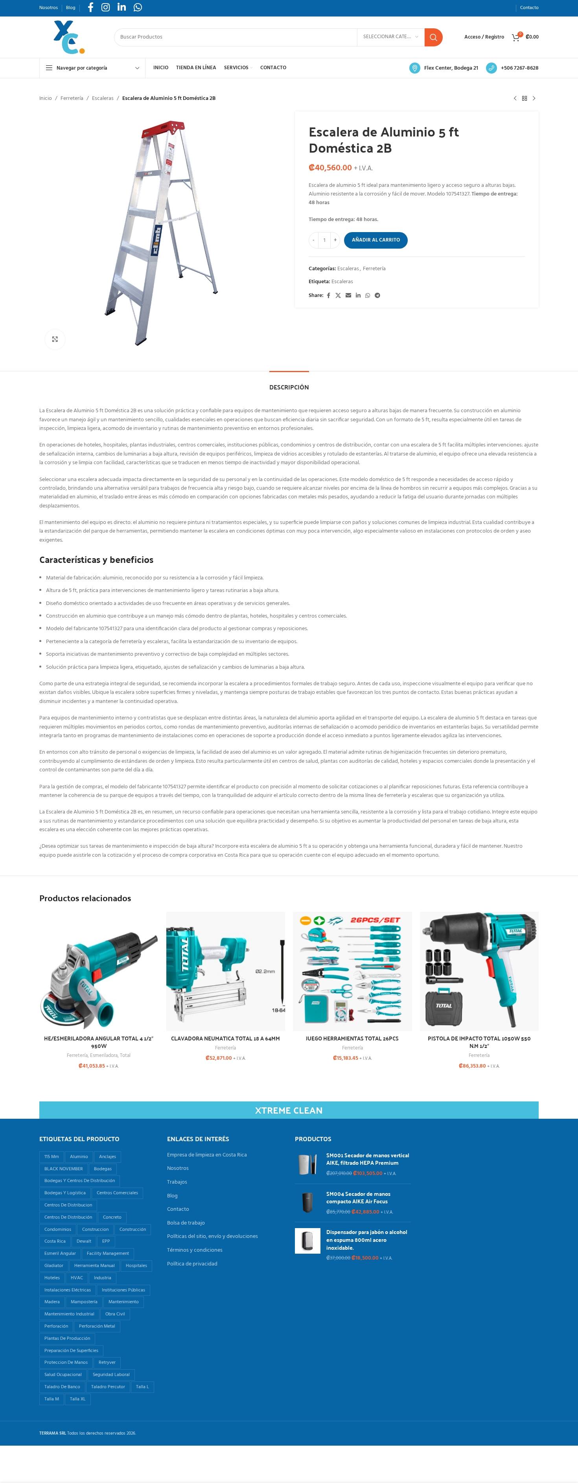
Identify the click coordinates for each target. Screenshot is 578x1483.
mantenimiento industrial (69, 1314)
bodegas (103, 1169)
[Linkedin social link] (358, 296)
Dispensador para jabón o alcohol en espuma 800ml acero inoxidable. (366, 1239)
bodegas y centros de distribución (79, 1181)
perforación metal (97, 1326)
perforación (56, 1326)
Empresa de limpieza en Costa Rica (207, 1155)
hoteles (52, 1278)
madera (52, 1302)
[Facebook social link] (328, 296)
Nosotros (178, 1169)
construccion (95, 1230)
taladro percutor (108, 1387)
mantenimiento (124, 1302)
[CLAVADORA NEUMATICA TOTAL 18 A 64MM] (225, 971)
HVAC (77, 1278)
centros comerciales (117, 1193)
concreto (112, 1217)
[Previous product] (515, 98)
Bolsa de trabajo (186, 1223)
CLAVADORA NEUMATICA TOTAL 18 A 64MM (225, 1038)
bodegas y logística (65, 1193)
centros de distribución (68, 1217)
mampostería (84, 1302)
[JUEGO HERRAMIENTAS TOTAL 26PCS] (352, 971)
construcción (133, 1230)
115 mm (51, 1157)
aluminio (79, 1157)
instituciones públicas (123, 1290)
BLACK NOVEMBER (63, 1169)
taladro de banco (62, 1387)
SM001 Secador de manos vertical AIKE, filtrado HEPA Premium (367, 1159)
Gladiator (53, 1266)
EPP (106, 1241)
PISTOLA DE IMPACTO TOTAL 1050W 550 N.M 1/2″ (479, 1042)
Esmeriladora (104, 1055)
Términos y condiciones (195, 1250)
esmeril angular (60, 1254)
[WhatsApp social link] (367, 296)
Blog (172, 1196)
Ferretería (72, 98)
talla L (142, 1387)
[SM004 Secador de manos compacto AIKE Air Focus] (307, 1203)
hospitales (136, 1266)
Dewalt (84, 1241)
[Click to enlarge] (55, 339)
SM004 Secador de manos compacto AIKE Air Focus (358, 1197)
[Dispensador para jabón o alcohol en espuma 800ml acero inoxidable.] (307, 1245)
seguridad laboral (111, 1375)
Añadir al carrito (376, 240)
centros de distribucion (68, 1205)
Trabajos (177, 1182)
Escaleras (103, 98)
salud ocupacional (63, 1375)
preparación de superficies (71, 1351)
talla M (51, 1399)
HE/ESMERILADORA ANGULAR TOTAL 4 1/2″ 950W (98, 1042)
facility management (108, 1254)
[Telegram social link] (377, 296)
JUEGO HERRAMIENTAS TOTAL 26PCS (352, 1038)
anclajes (107, 1157)
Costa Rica (55, 1241)
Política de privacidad (192, 1264)
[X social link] (338, 296)
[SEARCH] (434, 37)
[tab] (289, 383)
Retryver (107, 1363)
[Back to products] (524, 98)
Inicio (45, 98)
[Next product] (534, 98)
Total (125, 1055)
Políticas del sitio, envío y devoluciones (212, 1237)
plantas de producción (67, 1339)
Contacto (178, 1210)
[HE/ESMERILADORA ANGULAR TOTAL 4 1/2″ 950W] (98, 971)
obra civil (115, 1314)
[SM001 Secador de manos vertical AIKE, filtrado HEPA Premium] (307, 1164)
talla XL (78, 1399)
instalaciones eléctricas (67, 1290)
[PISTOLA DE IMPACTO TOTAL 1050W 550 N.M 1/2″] (479, 971)
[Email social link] (348, 296)
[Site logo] (68, 37)
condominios (57, 1230)
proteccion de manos (66, 1363)
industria (102, 1278)
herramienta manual (94, 1266)
